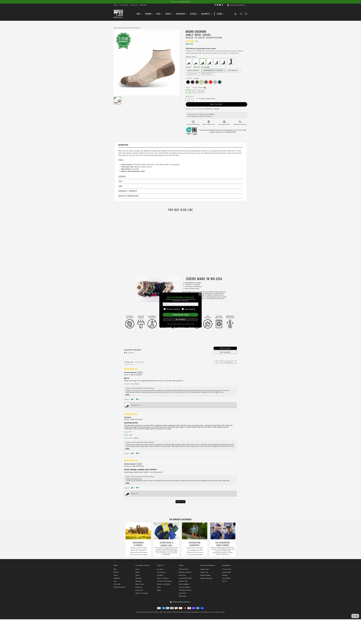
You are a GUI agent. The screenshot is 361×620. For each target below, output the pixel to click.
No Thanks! (180, 319)
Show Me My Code (180, 315)
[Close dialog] (200, 294)
